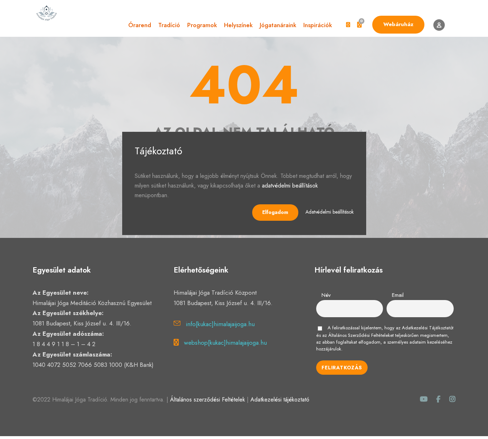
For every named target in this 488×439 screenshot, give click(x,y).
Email (398, 295)
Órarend (139, 25)
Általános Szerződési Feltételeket (361, 335)
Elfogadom (275, 212)
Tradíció (169, 25)
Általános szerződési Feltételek (207, 399)
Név (326, 295)
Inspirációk (317, 25)
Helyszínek (238, 25)
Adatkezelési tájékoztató (279, 399)
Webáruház (398, 24)
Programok (202, 25)
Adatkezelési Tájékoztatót (427, 327)
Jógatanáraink (278, 25)
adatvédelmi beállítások (290, 185)
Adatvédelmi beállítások (329, 211)
